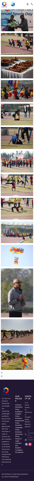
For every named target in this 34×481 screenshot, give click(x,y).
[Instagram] (30, 444)
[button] (27, 4)
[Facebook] (26, 444)
